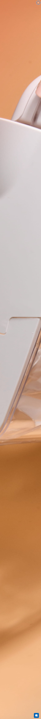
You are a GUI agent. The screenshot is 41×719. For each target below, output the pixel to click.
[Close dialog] (38, 2)
